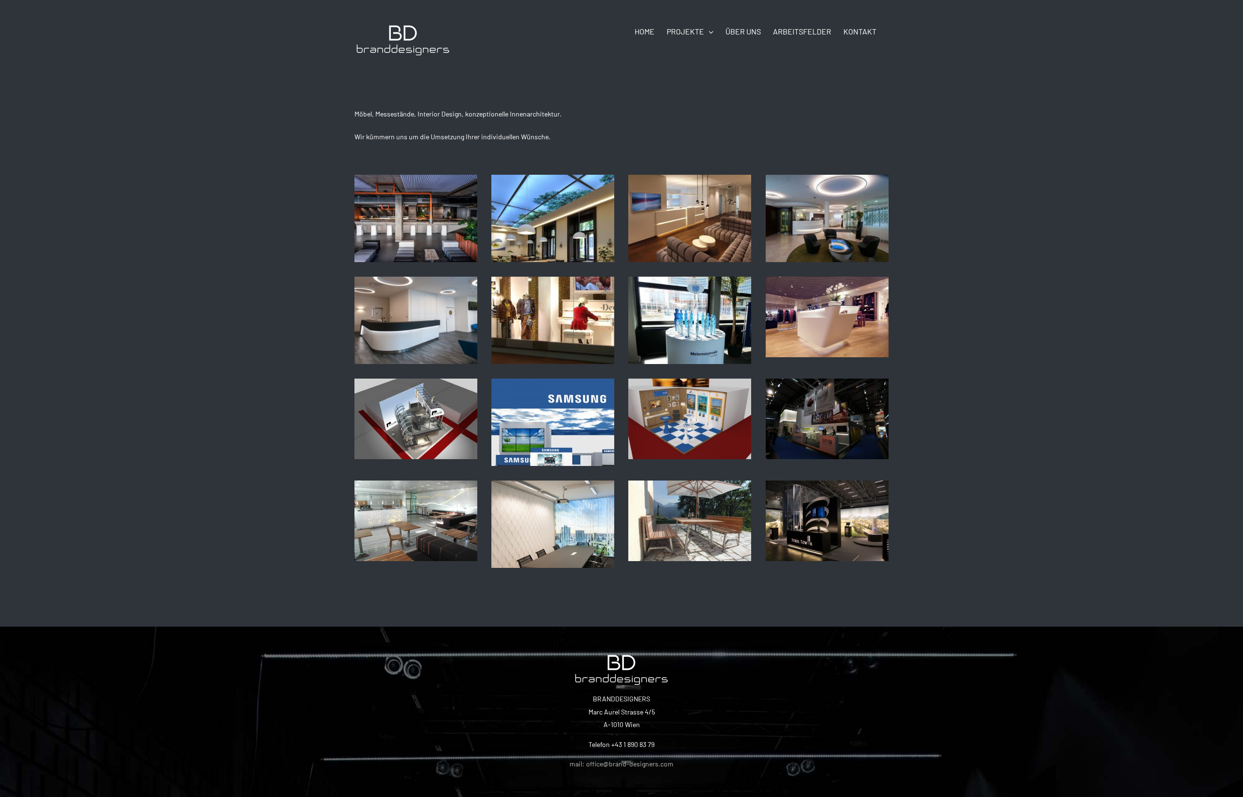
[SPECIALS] (415, 218)
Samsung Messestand (552, 412)
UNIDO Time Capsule (689, 310)
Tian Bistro (552, 208)
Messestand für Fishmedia (827, 405)
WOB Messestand (689, 412)
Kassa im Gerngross (827, 310)
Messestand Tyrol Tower (827, 506)
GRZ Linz (827, 208)
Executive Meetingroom (552, 514)
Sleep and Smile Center (415, 310)
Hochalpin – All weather (689, 514)
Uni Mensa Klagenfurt (415, 514)
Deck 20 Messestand (415, 412)
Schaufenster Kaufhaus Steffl (552, 303)
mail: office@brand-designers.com (621, 764)
